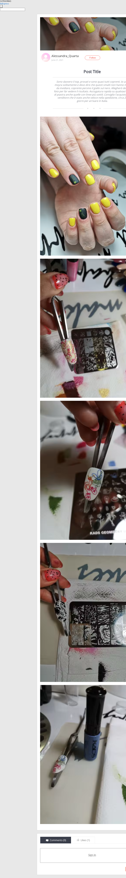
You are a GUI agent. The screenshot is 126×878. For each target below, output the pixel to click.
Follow (92, 57)
